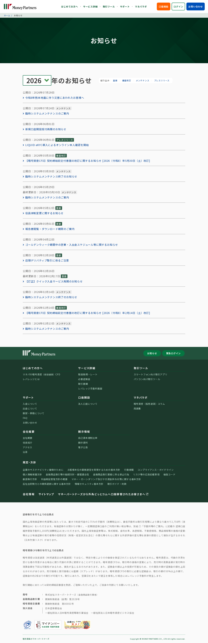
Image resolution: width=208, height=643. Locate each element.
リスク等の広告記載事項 (146, 474)
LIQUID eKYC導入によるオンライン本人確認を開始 (57, 145)
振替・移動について (33, 413)
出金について (30, 408)
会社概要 (29, 431)
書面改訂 (126, 80)
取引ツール (109, 6)
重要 (115, 80)
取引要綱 (83, 383)
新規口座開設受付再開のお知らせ (45, 129)
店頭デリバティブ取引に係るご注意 (47, 260)
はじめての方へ (69, 6)
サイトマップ (46, 494)
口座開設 (163, 6)
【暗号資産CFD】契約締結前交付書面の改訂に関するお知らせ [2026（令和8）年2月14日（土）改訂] (87, 313)
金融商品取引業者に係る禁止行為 (111, 474)
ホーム (7, 15)
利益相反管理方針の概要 (54, 479)
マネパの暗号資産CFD (41, 374)
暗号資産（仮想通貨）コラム (149, 403)
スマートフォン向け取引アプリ (150, 374)
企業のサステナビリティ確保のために (43, 469)
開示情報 (84, 431)
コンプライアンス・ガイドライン (156, 469)
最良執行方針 (30, 479)
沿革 (25, 452)
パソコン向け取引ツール (147, 379)
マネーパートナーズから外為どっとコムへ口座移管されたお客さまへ (101, 494)
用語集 (137, 408)
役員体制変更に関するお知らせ (44, 213)
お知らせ (152, 353)
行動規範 (129, 469)
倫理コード (169, 474)
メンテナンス (142, 80)
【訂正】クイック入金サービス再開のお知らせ (54, 281)
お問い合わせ (195, 6)
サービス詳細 (90, 6)
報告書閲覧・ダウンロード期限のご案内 (49, 229)
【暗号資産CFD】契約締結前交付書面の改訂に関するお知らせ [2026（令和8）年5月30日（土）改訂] (87, 161)
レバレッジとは (31, 379)
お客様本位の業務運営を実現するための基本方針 (93, 469)
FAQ (25, 418)
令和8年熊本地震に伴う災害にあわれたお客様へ (54, 98)
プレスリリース (162, 80)
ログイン (178, 6)
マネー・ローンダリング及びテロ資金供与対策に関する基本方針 (106, 479)
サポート (125, 6)
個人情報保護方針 (32, 474)
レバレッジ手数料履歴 (90, 388)
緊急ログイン (173, 353)
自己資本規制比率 (87, 437)
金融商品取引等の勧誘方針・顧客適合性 (67, 474)
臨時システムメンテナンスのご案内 (47, 113)
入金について (30, 403)
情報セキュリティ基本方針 (89, 483)
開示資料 (83, 442)
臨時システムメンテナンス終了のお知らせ (51, 176)
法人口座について (87, 403)
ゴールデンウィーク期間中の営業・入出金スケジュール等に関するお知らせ (71, 245)
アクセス (27, 447)
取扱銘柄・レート (87, 374)
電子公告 (83, 447)
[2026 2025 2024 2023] (37, 80)
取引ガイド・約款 (117, 483)
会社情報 (29, 494)
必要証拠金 (84, 379)
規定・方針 (29, 462)
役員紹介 (27, 442)
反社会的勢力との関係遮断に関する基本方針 (47, 483)
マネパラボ (141, 6)
